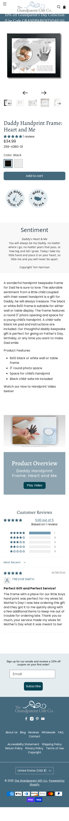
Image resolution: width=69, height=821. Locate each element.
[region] (34, 56)
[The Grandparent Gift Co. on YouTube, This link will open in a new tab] (43, 724)
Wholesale (48, 732)
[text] (34, 530)
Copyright (34, 752)
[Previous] (25, 93)
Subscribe (33, 686)
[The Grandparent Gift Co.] (34, 6)
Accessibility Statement (23, 744)
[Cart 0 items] (64, 7)
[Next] (44, 93)
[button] (4, 7)
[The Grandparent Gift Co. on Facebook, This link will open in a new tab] (26, 724)
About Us (11, 732)
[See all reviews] (13, 136)
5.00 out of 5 (44, 520)
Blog (23, 732)
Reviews (33, 732)
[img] (13, 573)
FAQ (60, 732)
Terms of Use (55, 748)
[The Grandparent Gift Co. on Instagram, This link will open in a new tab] (32, 724)
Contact (34, 736)
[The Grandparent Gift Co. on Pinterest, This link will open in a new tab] (37, 724)
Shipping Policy (52, 744)
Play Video (34, 485)
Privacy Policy (34, 748)
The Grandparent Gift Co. (31, 781)
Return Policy (14, 748)
